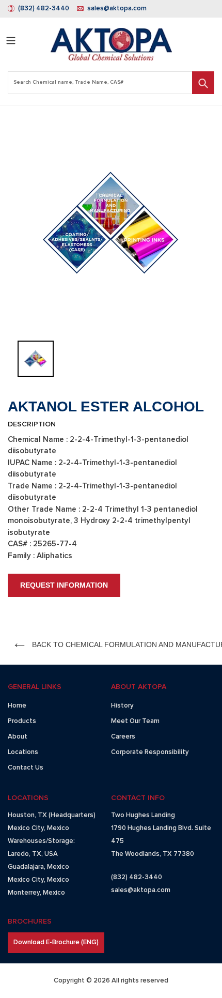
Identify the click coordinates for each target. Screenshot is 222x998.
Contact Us (25, 767)
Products (22, 721)
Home (17, 705)
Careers (123, 736)
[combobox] (111, 82)
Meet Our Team (135, 721)
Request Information (64, 585)
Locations (23, 752)
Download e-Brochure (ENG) (56, 942)
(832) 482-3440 (43, 8)
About (17, 736)
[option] (111, 222)
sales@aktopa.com (117, 8)
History (122, 705)
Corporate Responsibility (150, 752)
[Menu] (11, 39)
